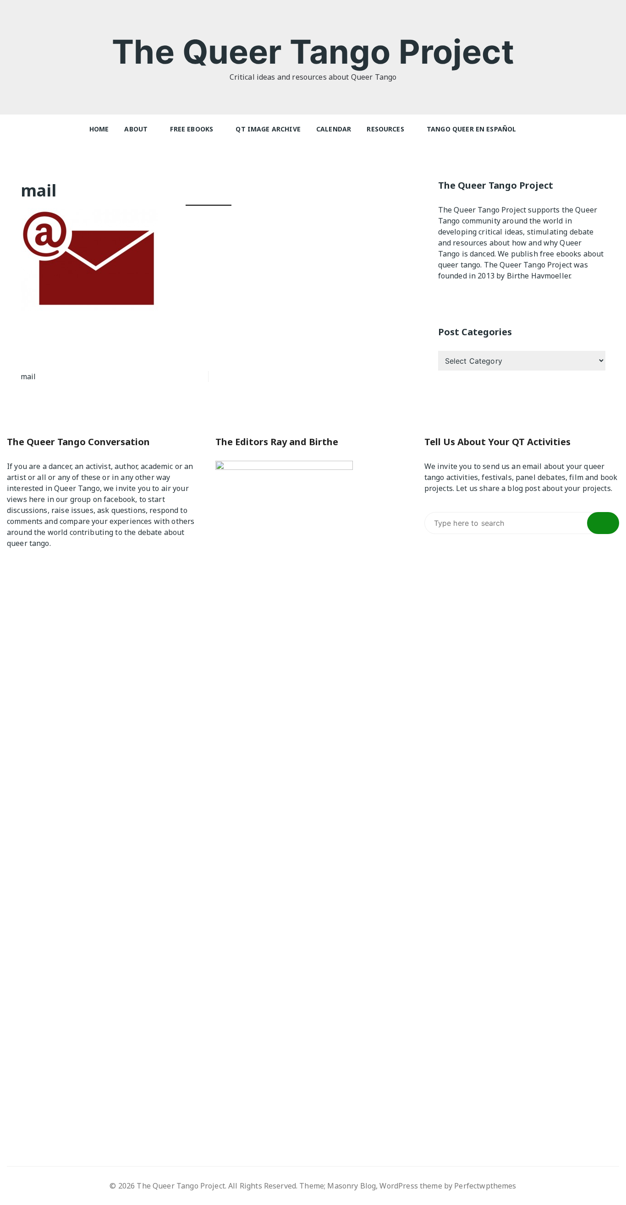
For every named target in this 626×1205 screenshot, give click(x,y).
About (136, 129)
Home (99, 129)
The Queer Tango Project (313, 51)
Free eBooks (191, 129)
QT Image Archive (268, 129)
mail (28, 376)
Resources (385, 129)
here (37, 499)
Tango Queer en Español (471, 129)
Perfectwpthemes (485, 1186)
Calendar (333, 129)
